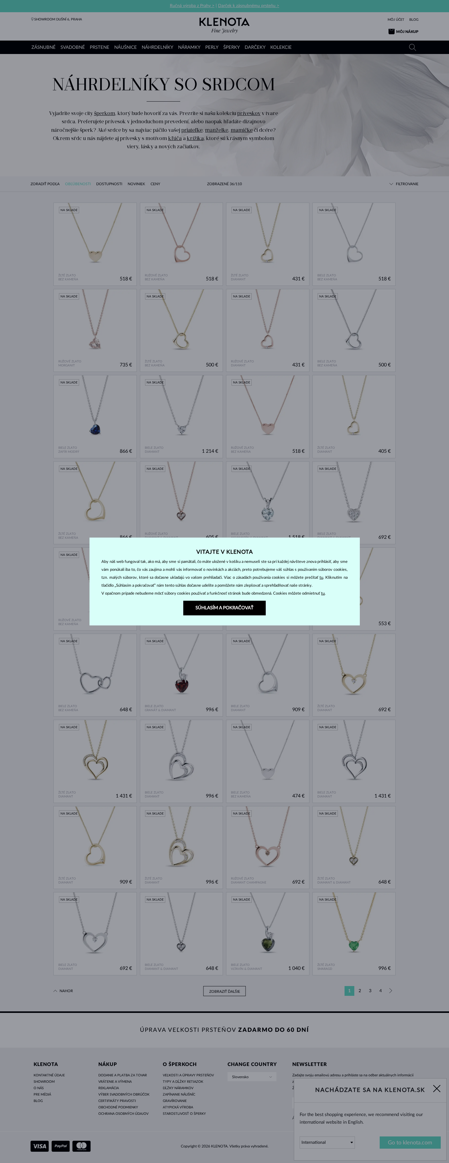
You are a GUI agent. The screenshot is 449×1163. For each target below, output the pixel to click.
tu (321, 578)
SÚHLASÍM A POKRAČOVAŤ (224, 608)
